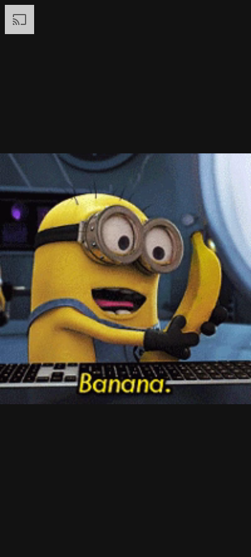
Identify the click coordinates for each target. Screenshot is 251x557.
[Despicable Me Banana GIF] (125, 278)
